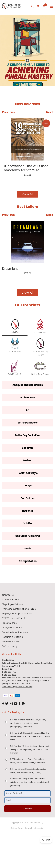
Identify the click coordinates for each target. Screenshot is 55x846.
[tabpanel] (27, 50)
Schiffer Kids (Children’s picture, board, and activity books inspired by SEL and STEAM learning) (29, 749)
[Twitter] (6, 703)
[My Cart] (43, 6)
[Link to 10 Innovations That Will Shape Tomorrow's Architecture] (27, 139)
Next (49, 112)
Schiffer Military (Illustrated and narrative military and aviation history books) (28, 770)
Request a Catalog (12, 637)
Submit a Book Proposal (15, 632)
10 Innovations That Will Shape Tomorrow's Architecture (25, 168)
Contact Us (8, 595)
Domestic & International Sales (19, 609)
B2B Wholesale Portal (13, 618)
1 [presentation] (4, 77)
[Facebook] (3, 703)
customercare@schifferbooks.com (17, 686)
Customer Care (10, 600)
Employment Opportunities (17, 614)
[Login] (38, 6)
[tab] (4, 77)
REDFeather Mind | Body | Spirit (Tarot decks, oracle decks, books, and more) (27, 761)
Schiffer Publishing (35, 822)
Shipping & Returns (12, 604)
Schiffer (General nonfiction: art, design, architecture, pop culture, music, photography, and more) (28, 723)
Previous (8, 112)
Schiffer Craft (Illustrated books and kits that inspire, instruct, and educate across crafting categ (30, 736)
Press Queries (9, 623)
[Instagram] (11, 703)
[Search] (32, 6)
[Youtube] (15, 703)
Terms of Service (11, 642)
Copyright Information (34, 828)
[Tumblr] (19, 703)
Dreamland (10, 269)
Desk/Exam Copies (12, 628)
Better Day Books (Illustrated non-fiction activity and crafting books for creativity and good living (29, 782)
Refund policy (9, 646)
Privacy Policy (17, 828)
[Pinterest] (23, 703)
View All (28, 194)
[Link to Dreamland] (27, 242)
